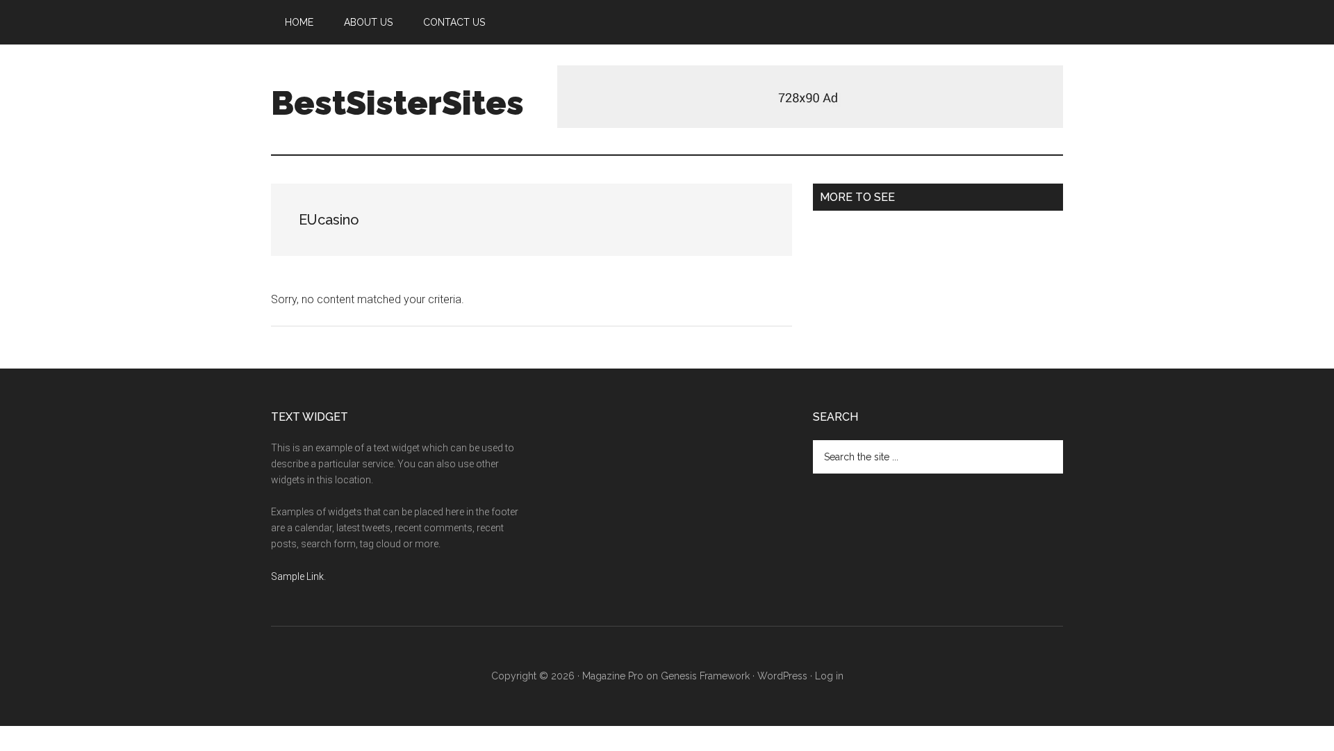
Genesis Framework (705, 675)
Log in (829, 675)
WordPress (782, 675)
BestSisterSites (397, 102)
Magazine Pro (612, 675)
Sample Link (297, 576)
